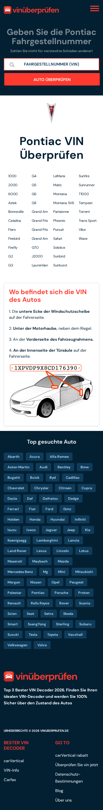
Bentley (64, 467)
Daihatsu (50, 498)
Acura (35, 456)
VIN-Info (11, 770)
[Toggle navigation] (95, 8)
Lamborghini (47, 540)
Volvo (42, 645)
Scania (84, 603)
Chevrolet (16, 488)
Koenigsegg (17, 540)
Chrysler (41, 488)
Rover (64, 603)
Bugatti (14, 477)
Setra (48, 613)
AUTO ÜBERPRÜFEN (52, 79)
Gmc (67, 509)
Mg (45, 571)
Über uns (63, 800)
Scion (12, 613)
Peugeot (77, 582)
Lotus (83, 551)
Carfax (10, 779)
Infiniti (80, 519)
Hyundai (57, 519)
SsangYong (37, 624)
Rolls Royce (40, 603)
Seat (30, 613)
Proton (84, 592)
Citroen (65, 488)
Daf (30, 498)
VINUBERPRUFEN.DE (54, 731)
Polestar (15, 592)
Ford (49, 509)
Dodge (73, 498)
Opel (56, 582)
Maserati (15, 561)
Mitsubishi (84, 571)
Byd (53, 477)
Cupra (87, 488)
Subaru (85, 624)
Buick (35, 477)
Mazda (63, 561)
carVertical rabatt (71, 755)
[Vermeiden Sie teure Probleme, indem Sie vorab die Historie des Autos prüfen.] (31, 10)
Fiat (32, 509)
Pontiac (38, 592)
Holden (14, 519)
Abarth (14, 456)
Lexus (41, 551)
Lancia (73, 540)
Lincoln (62, 551)
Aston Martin (19, 467)
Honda (35, 519)
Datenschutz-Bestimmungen (69, 778)
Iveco (31, 530)
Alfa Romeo (59, 456)
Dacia (12, 498)
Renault (14, 603)
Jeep (71, 530)
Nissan (36, 582)
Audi (44, 467)
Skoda (68, 613)
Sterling (62, 624)
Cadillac (73, 477)
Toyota (52, 634)
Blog (59, 790)
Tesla (33, 634)
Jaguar (51, 530)
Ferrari (13, 509)
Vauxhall (75, 634)
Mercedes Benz (20, 571)
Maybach (40, 561)
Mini (61, 571)
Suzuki (13, 634)
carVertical (14, 760)
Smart (13, 624)
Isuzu (12, 530)
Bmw (84, 467)
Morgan (14, 582)
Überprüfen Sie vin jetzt (76, 764)
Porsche (61, 592)
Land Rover (17, 551)
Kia (87, 530)
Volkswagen (18, 645)
